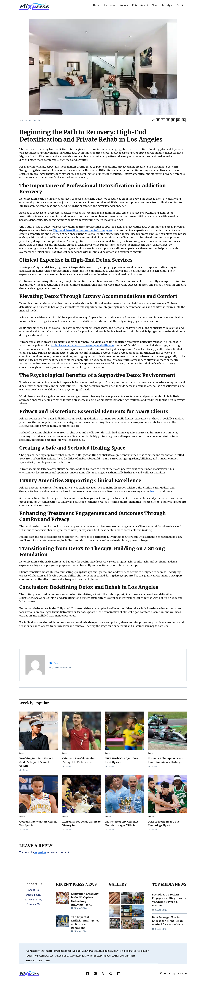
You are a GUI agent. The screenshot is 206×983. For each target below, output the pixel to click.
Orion (24, 120)
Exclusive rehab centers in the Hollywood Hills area (82, 345)
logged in (40, 852)
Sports (22, 753)
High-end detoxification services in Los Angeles (82, 230)
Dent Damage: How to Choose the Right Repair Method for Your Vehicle (167, 921)
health (154, 491)
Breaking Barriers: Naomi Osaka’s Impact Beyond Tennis (36, 762)
